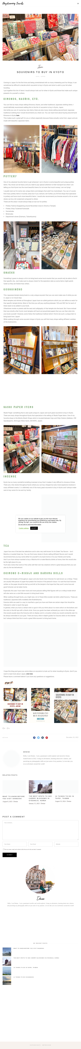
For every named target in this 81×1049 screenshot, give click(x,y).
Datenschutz (35, 1045)
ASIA (37, 76)
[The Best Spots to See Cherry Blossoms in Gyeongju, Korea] (40, 786)
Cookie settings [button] (24, 528)
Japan (40, 66)
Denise (5, 737)
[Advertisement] (40, 390)
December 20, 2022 (72, 737)
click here (29, 674)
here (17, 115)
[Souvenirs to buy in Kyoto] (11, 759)
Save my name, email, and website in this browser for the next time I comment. (23, 849)
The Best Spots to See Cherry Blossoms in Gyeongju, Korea (40, 798)
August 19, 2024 (60, 801)
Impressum (46, 1045)
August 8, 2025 (7, 801)
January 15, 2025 (34, 803)
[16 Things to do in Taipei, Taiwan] (66, 786)
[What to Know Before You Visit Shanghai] (14, 787)
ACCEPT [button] (34, 528)
